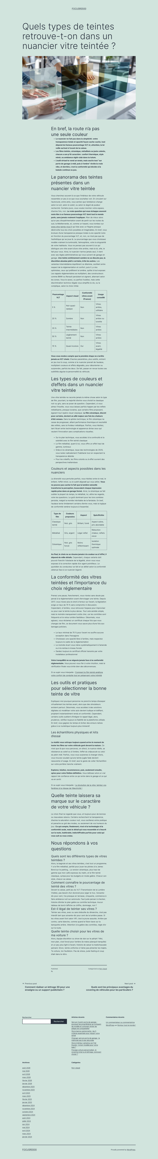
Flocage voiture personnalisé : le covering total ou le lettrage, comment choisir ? (86, 1052)
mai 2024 (26, 1127)
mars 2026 (26, 1077)
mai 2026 (26, 1071)
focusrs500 (79, 8)
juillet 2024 (26, 1121)
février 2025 (27, 1099)
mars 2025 (26, 1096)
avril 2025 (26, 1093)
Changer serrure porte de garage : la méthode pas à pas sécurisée (86, 1039)
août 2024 (26, 1118)
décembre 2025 (28, 1087)
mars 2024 (26, 1134)
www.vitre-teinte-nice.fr (61, 227)
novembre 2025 (28, 1090)
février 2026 (27, 1080)
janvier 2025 (27, 1102)
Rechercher (27, 1017)
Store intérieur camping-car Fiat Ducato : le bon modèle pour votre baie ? (85, 1045)
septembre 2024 (28, 1115)
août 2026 (26, 1068)
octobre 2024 (27, 1112)
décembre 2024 (28, 1105)
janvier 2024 (27, 1137)
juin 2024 (26, 1124)
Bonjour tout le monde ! (126, 1025)
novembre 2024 (28, 1109)
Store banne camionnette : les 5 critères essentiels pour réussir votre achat (86, 1033)
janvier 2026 (27, 1084)
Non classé (103, 969)
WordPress (131, 1150)
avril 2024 (26, 1131)
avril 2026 (26, 1074)
